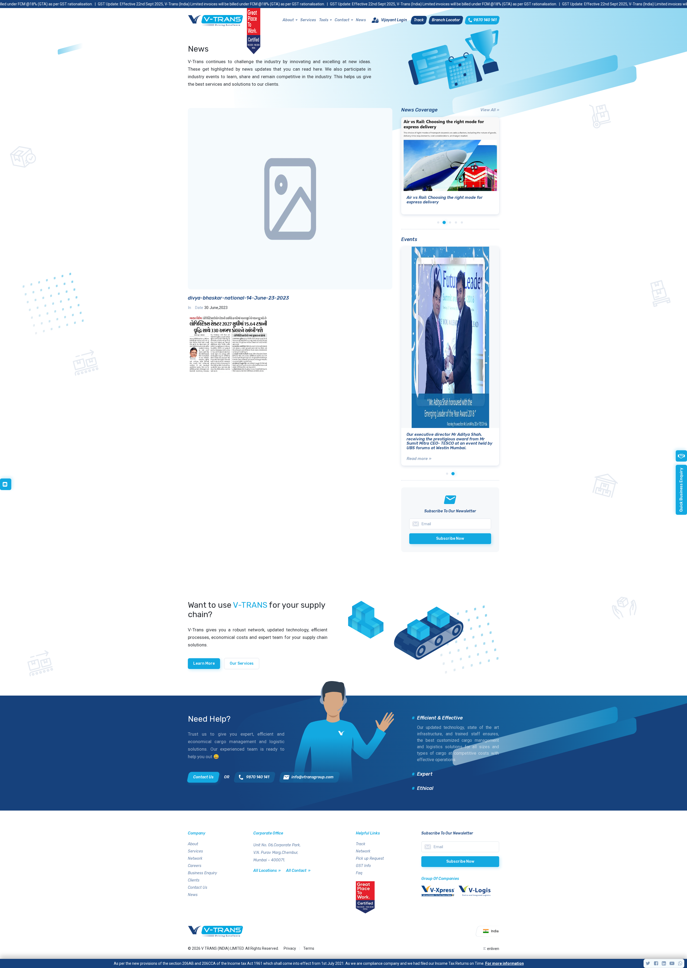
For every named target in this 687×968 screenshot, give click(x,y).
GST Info (363, 865)
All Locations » (267, 870)
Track (360, 844)
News (361, 20)
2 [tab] (444, 222)
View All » (489, 109)
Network (195, 858)
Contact (342, 20)
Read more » (419, 458)
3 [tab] (450, 222)
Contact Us (197, 887)
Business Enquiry (202, 873)
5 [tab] (461, 222)
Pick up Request (370, 858)
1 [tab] (438, 222)
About (288, 20)
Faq (359, 873)
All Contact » (298, 870)
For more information (504, 963)
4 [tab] (456, 222)
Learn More (204, 663)
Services (308, 20)
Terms (308, 948)
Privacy (290, 948)
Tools (323, 20)
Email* (460, 846)
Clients (193, 880)
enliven (493, 949)
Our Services (242, 663)
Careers (194, 865)
